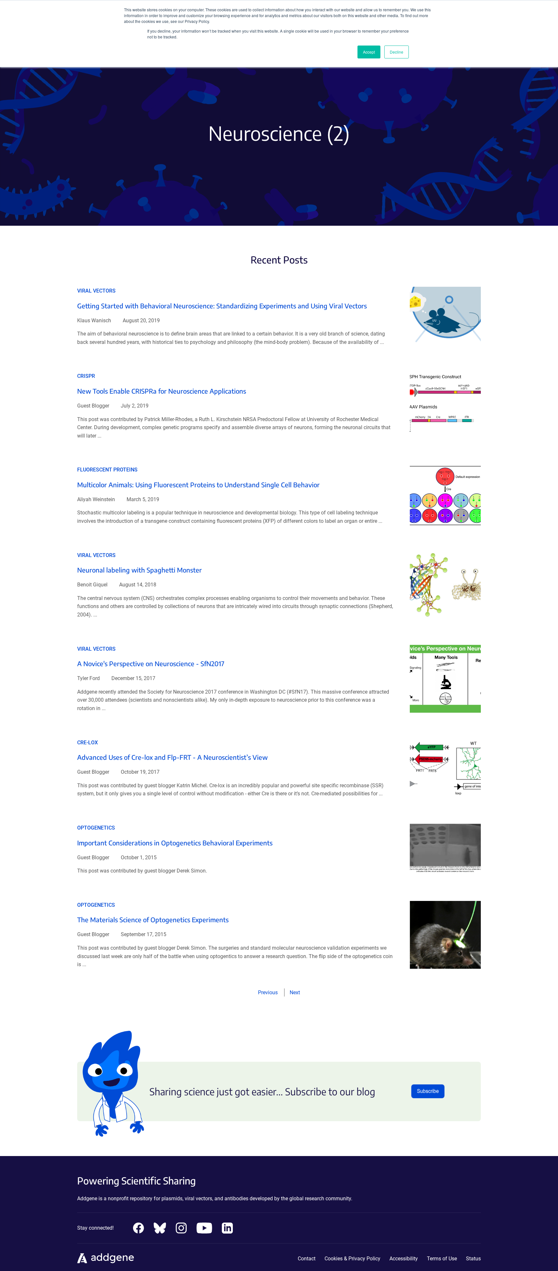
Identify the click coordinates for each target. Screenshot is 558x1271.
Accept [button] (369, 52)
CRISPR (86, 376)
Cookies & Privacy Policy (352, 1259)
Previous (268, 992)
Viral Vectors (96, 291)
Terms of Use (442, 1259)
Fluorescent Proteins (107, 470)
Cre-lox (87, 742)
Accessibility (403, 1259)
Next (295, 992)
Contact (306, 1259)
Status (473, 1259)
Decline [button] (396, 52)
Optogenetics (96, 828)
